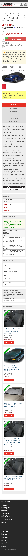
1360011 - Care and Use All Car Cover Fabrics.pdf (6, 207)
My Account (3, 540)
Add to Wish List (7, 47)
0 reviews (11, 45)
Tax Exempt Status (5, 508)
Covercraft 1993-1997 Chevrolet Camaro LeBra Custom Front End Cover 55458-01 (11, 368)
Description (13, 104)
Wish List (3, 543)
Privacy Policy (4, 515)
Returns (2, 524)
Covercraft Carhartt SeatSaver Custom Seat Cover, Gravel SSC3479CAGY (13, 478)
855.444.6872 (11, 1)
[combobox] (14, 300)
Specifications (14, 115)
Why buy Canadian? (5, 510)
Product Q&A (14, 118)
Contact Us (18, 1)
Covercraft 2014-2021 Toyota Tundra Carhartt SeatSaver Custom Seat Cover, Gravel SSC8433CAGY (13, 441)
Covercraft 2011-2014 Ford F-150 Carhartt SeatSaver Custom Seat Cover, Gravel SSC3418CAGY (13, 330)
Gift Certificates (4, 531)
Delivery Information (5, 513)
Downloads (13, 111)
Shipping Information (5, 507)
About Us (3, 511)
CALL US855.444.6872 (21, 69)
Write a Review (19, 45)
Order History (4, 542)
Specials (3, 533)
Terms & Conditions (5, 516)
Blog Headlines (4, 534)
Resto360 (3, 504)
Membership (4, 546)
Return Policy (4, 505)
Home (3, 9)
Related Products (14, 121)
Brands (2, 529)
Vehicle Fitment (14, 108)
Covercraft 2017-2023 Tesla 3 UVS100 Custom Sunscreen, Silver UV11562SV (13, 404)
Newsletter (3, 545)
